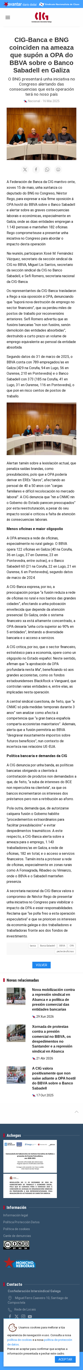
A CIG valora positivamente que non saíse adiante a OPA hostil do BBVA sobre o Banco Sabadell (53, 1078)
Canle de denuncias (17, 1236)
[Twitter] (16, 1316)
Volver (41, 965)
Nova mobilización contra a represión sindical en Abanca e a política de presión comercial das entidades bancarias (53, 999)
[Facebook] (10, 1316)
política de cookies (19, 1339)
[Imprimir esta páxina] (58, 170)
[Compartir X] (25, 170)
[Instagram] (23, 1316)
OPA (71, 945)
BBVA (62, 945)
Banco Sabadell (47, 945)
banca (33, 945)
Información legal (15, 1215)
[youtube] (30, 1316)
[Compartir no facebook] (36, 170)
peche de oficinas (65, 951)
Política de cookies (16, 1229)
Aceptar (65, 1359)
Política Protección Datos (21, 1222)
